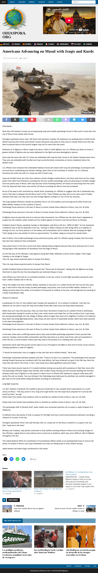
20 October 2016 (12, 58)
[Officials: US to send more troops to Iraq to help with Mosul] (17, 479)
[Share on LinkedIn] (23, 120)
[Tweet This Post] (15, 120)
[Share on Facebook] (6, 120)
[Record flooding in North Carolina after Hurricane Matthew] (49, 536)
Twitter (50, 2)
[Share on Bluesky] (82, 120)
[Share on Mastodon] (65, 120)
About (4, 2)
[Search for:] (84, 2)
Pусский (77, 44)
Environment (13, 500)
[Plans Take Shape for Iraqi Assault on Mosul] (48, 479)
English (17, 44)
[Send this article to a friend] (40, 120)
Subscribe (21, 2)
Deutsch (6, 44)
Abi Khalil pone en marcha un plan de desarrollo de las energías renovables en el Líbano (80, 552)
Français (40, 44)
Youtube (87, 566)
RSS (95, 566)
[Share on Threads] (91, 120)
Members (32, 2)
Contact (12, 2)
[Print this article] (49, 120)
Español (28, 44)
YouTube (59, 2)
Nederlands (64, 44)
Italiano (51, 44)
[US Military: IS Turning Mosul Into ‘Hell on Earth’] (81, 480)
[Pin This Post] (32, 120)
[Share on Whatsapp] (57, 120)
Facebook (41, 2)
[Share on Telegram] (74, 120)
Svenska (89, 44)
